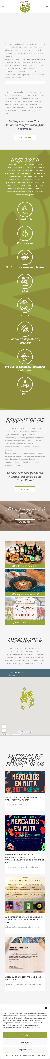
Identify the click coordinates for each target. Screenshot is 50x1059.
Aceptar (25, 1035)
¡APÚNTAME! (24, 522)
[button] (46, 1008)
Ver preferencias (25, 1050)
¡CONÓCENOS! (24, 137)
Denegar (25, 1042)
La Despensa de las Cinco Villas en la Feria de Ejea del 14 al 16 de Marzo (24, 919)
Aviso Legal (40, 1055)
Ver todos (24, 489)
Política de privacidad (27, 1055)
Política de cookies (12, 1055)
